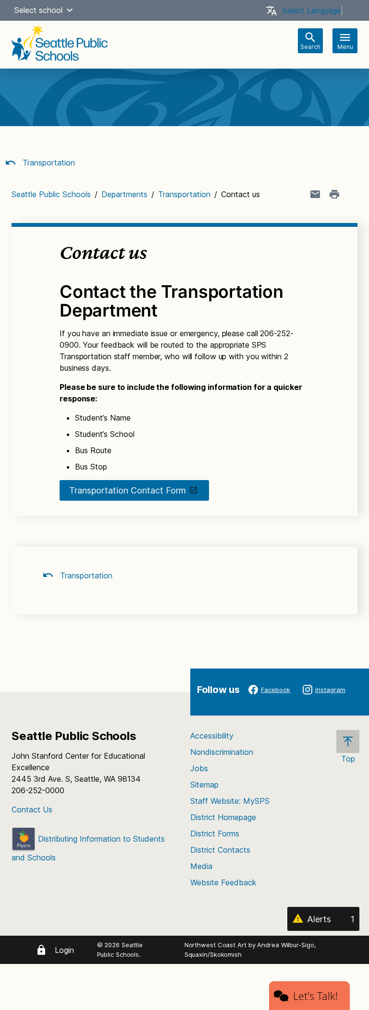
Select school (38, 10)
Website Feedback (223, 882)
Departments (124, 194)
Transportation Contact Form (127, 490)
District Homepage (223, 817)
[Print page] (334, 194)
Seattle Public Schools (51, 194)
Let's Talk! (315, 995)
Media (201, 866)
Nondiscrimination (221, 752)
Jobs (199, 768)
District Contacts (220, 850)
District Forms (214, 833)
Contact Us (32, 809)
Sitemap (204, 784)
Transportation (47, 162)
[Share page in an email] (315, 194)
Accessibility (212, 735)
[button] (69, 10)
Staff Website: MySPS (230, 801)
